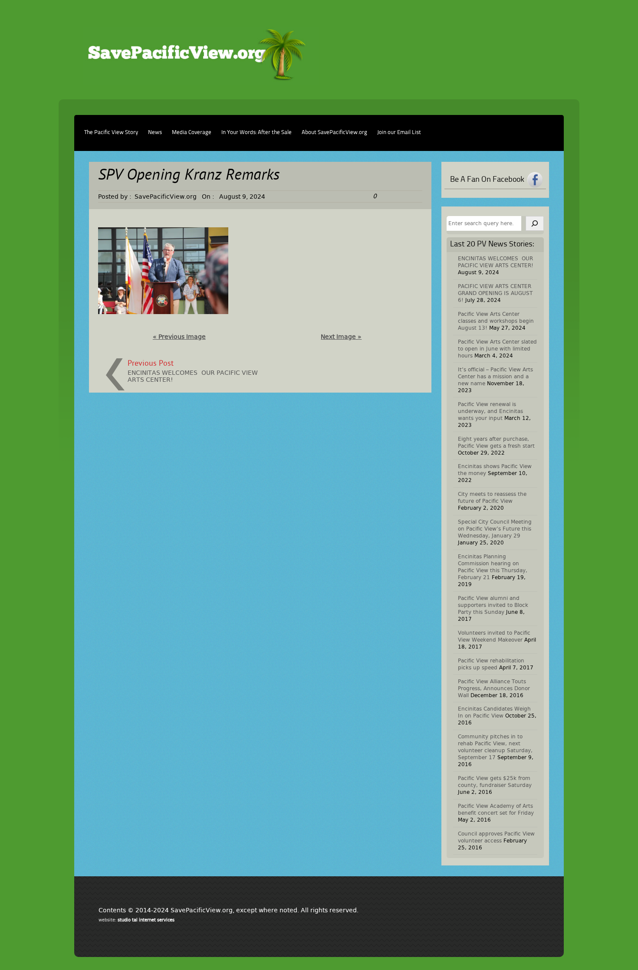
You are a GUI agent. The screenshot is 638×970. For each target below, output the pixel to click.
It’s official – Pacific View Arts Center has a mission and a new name (495, 377)
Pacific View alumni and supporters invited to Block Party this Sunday (493, 605)
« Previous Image (179, 336)
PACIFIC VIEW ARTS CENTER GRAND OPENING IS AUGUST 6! (495, 293)
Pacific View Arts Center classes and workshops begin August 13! (496, 321)
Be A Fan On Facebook (487, 180)
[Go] (535, 223)
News (155, 132)
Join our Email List (399, 132)
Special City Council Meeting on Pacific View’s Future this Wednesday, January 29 (495, 529)
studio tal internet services (146, 920)
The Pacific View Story (111, 132)
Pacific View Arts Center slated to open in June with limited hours (497, 349)
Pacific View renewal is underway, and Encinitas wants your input (490, 411)
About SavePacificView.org (334, 132)
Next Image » (341, 336)
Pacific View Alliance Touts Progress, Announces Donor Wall (494, 688)
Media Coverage (191, 132)
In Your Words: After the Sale (256, 132)
